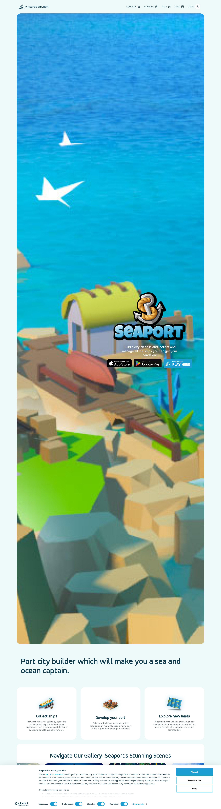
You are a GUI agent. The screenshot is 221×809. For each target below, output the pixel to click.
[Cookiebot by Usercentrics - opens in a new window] (21, 804)
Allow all (194, 772)
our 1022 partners (54, 774)
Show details (138, 804)
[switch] (78, 804)
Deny (194, 789)
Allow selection (194, 780)
